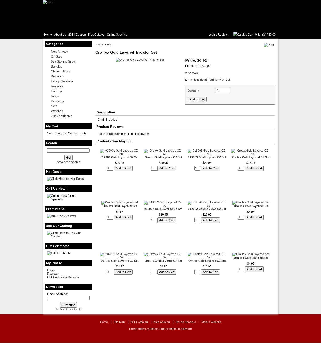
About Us (60, 34)
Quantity (193, 90)
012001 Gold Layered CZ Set (120, 157)
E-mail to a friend (196, 79)
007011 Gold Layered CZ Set (120, 260)
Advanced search (68, 162)
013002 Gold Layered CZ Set (163, 209)
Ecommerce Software (178, 328)
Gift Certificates (61, 116)
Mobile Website (211, 322)
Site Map (119, 322)
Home (48, 34)
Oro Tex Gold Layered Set (120, 206)
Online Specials (117, 34)
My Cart (248, 34)
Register (223, 34)
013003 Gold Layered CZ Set (207, 157)
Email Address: (57, 294)
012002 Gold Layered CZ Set (207, 209)
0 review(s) (192, 72)
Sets (108, 44)
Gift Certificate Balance (63, 277)
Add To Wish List (219, 79)
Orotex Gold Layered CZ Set (163, 157)
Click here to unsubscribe (68, 309)
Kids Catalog (96, 34)
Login (212, 34)
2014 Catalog (77, 34)
